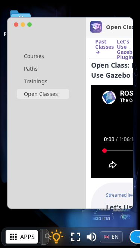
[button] (91, 237)
